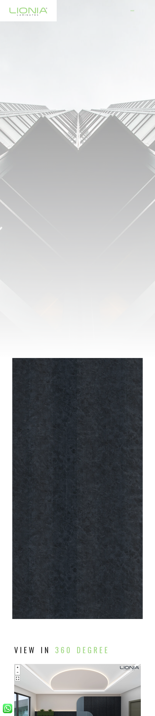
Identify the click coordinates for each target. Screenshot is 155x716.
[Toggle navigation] (132, 11)
